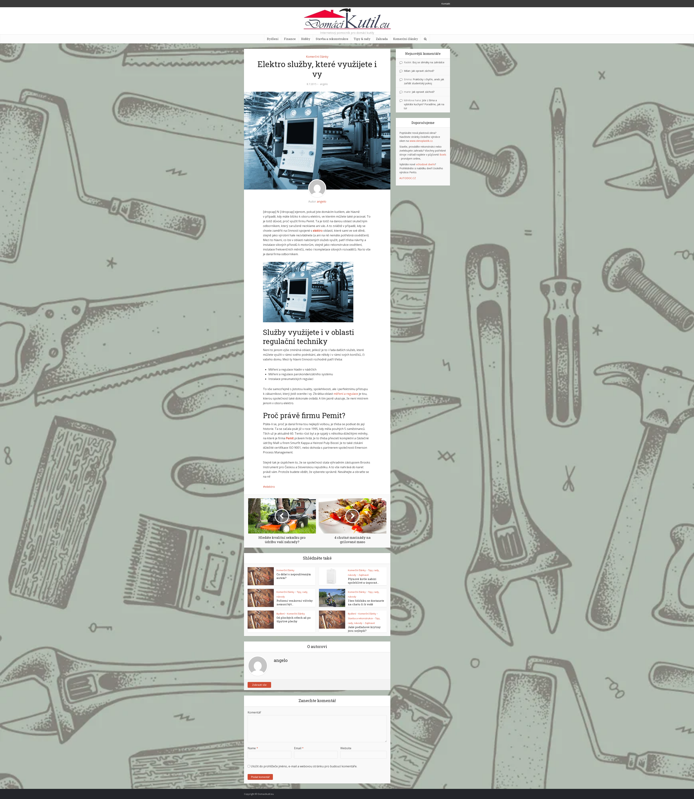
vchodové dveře (425, 164)
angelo (324, 84)
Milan (407, 71)
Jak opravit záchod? (423, 71)
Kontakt (446, 3)
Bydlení (273, 39)
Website (345, 748)
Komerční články (405, 39)
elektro (270, 487)
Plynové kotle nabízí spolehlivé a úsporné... (363, 580)
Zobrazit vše (259, 685)
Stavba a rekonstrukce (332, 39)
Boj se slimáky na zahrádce (428, 62)
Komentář (254, 712)
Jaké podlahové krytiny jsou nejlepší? (364, 628)
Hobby (305, 39)
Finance (290, 39)
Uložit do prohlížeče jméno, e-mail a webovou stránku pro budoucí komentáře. (304, 766)
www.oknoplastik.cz (421, 141)
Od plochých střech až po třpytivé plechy (294, 619)
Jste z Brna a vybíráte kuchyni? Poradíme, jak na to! (424, 104)
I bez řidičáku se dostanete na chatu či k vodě (366, 602)
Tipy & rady (362, 39)
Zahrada (382, 39)
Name (253, 748)
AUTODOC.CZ (407, 178)
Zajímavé (364, 575)
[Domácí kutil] (347, 19)
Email (299, 748)
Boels (443, 154)
